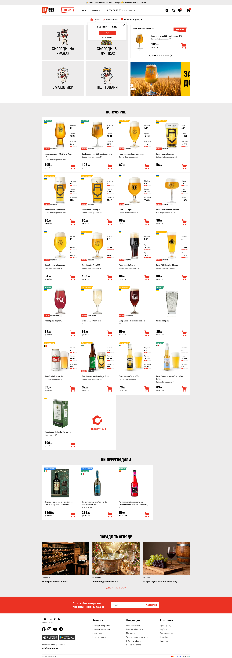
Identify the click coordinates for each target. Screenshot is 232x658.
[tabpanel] (160, 42)
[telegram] (61, 629)
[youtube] (55, 629)
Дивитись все (116, 587)
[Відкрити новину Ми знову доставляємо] (160, 95)
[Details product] (139, 42)
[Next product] (171, 55)
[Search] (173, 10)
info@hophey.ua (50, 648)
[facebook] (44, 629)
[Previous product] (149, 55)
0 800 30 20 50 (114, 10)
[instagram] (49, 629)
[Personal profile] (167, 10)
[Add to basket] (184, 46)
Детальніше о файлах (161, 655)
